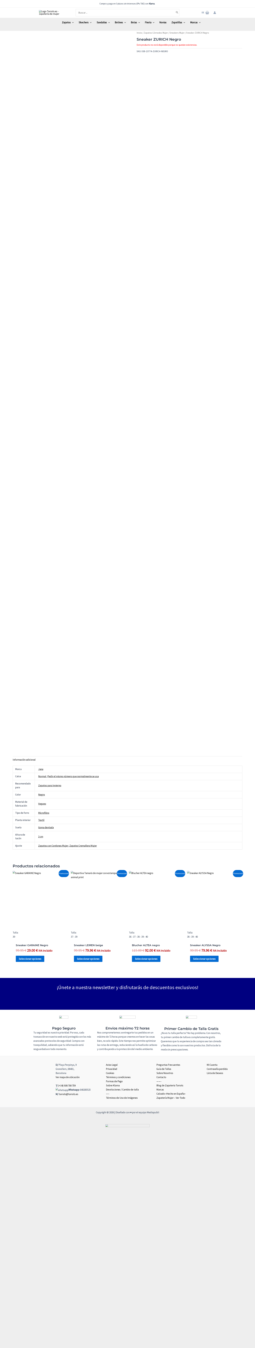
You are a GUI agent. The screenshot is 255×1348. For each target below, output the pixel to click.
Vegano (42, 803)
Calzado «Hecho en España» (170, 1093)
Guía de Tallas (163, 1069)
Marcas (160, 1089)
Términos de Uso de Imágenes (122, 1097)
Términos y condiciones (118, 1077)
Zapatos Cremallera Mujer (83, 845)
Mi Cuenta (212, 1064)
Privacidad (111, 1069)
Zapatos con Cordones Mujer (53, 845)
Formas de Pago (114, 1081)
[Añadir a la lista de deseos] (138, 57)
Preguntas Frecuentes (168, 1064)
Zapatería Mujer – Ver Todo (170, 1097)
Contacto (161, 1077)
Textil (41, 820)
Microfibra (43, 812)
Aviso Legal (112, 1064)
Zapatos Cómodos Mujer (156, 32)
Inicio (139, 32)
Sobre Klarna (113, 1085)
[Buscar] (177, 12)
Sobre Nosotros (164, 1073)
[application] (72, 22)
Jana (40, 769)
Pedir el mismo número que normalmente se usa (73, 776)
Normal (42, 776)
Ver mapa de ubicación (68, 1077)
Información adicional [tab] (24, 759)
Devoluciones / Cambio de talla (122, 1089)
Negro (41, 794)
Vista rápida (40, 923)
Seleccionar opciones (30, 958)
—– (107, 1093)
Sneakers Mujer (177, 32)
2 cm (40, 836)
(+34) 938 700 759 (67, 1085)
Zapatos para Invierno (49, 785)
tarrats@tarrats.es (68, 1094)
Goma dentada (46, 827)
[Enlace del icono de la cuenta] (214, 12)
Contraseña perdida (217, 1069)
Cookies (110, 1073)
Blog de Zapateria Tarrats (169, 1085)
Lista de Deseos (215, 1073)
